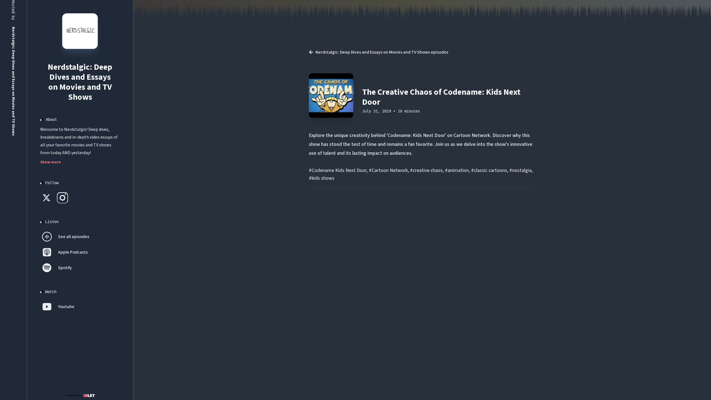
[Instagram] (62, 197)
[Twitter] (46, 197)
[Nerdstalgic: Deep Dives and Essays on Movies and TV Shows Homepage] (80, 31)
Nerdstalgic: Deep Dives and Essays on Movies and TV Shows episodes (382, 52)
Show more (50, 162)
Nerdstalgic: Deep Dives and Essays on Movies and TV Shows (80, 82)
